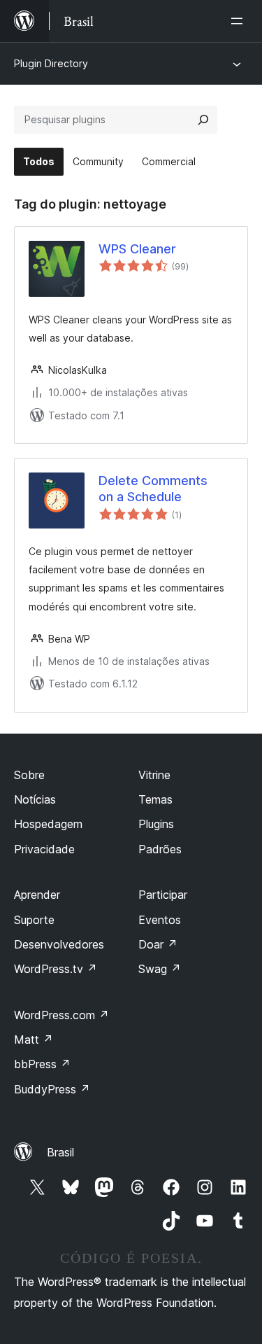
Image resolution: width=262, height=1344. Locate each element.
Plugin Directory (51, 63)
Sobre (29, 775)
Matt (33, 1039)
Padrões (160, 849)
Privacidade (44, 849)
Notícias (35, 799)
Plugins (156, 824)
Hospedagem (48, 824)
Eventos (159, 920)
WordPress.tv (55, 969)
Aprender (37, 895)
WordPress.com (61, 1015)
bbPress (42, 1064)
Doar (157, 944)
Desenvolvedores (59, 944)
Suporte (34, 920)
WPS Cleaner (137, 248)
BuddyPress (52, 1089)
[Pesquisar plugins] (203, 120)
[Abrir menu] (239, 21)
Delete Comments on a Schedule (153, 488)
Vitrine (154, 775)
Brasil (60, 1152)
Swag (159, 969)
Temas (155, 799)
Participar (162, 895)
